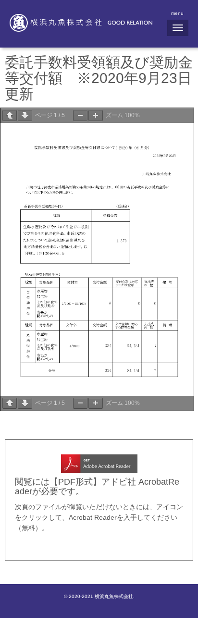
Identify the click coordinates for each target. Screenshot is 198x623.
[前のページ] (9, 115)
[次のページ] (25, 115)
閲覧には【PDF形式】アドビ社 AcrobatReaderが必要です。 (97, 486)
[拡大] (95, 115)
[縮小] (80, 115)
